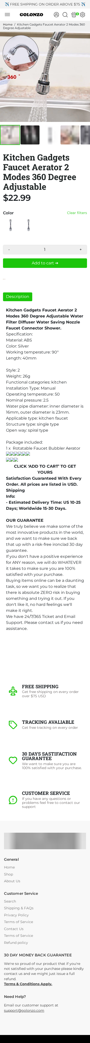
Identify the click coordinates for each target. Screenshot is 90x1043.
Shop (8, 874)
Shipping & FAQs (19, 908)
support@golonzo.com (24, 1010)
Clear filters (77, 213)
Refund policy (16, 943)
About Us (12, 881)
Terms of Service (18, 922)
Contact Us (14, 929)
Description (17, 296)
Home (7, 24)
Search (10, 901)
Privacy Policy (16, 915)
